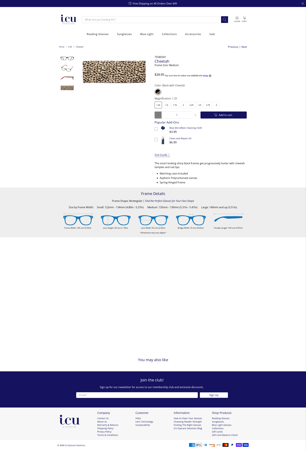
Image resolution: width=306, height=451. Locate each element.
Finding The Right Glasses (187, 424)
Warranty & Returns (107, 424)
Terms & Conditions (107, 435)
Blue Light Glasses (221, 424)
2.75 (208, 105)
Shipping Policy (105, 428)
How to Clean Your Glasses (188, 418)
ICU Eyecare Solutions (75, 445)
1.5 (166, 105)
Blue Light (147, 34)
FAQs (138, 418)
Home (61, 47)
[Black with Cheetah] (158, 92)
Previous (233, 47)
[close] (302, 3)
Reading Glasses (98, 34)
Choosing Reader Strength (188, 421)
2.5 (199, 105)
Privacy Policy (104, 431)
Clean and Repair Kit (180, 138)
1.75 (175, 105)
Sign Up (214, 395)
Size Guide (161, 155)
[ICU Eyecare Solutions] (68, 19)
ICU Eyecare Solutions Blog (188, 428)
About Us (102, 421)
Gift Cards (217, 431)
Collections (169, 34)
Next (244, 47)
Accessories (193, 34)
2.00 (70, 47)
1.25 (158, 105)
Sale (212, 34)
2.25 (191, 105)
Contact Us (103, 418)
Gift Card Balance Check (225, 435)
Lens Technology (144, 421)
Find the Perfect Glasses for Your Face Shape (169, 201)
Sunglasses (124, 34)
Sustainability (142, 424)
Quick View (162, 130)
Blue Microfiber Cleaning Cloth (185, 127)
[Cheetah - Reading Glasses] (114, 71)
